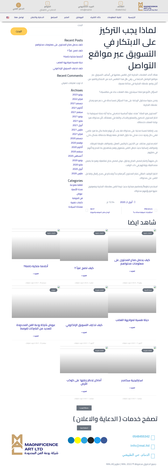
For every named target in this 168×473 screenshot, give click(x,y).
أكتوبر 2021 (77, 108)
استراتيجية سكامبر (132, 380)
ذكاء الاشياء (95, 17)
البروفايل (79, 17)
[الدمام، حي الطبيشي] (153, 456)
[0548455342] (153, 437)
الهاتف (120, 6)
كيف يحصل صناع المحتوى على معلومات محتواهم (59, 44)
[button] (84, 408)
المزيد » (132, 271)
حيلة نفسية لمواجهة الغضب (69, 62)
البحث (80, 25)
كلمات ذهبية (77, 202)
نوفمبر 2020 (77, 143)
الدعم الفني (18, 9)
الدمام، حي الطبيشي (136, 454)
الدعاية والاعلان (37, 17)
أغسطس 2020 (75, 156)
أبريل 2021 (78, 125)
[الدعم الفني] (18, 5)
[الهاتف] (121, 3)
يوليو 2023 (77, 94)
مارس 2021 (77, 129)
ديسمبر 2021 (76, 103)
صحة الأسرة (77, 189)
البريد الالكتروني (86, 6)
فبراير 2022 (77, 99)
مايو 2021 (78, 121)
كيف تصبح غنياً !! (75, 50)
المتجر (66, 17)
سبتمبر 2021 (77, 112)
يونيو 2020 (77, 160)
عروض (80, 194)
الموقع (47, 6)
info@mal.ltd (140, 445)
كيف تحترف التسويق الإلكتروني (68, 68)
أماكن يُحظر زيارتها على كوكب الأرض (84, 382)
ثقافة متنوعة (76, 185)
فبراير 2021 (77, 134)
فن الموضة (77, 198)
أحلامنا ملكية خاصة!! (73, 56)
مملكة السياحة (76, 207)
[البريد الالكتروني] (86, 3)
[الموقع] (48, 3)
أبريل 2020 (78, 169)
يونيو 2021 (77, 116)
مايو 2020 (78, 164)
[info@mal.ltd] (153, 447)
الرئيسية (131, 17)
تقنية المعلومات (114, 17)
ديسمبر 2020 (76, 138)
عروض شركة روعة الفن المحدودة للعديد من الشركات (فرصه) (35, 326)
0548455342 (141, 436)
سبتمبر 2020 (77, 151)
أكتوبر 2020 (77, 147)
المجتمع (54, 17)
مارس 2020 (77, 173)
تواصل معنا (19, 17)
